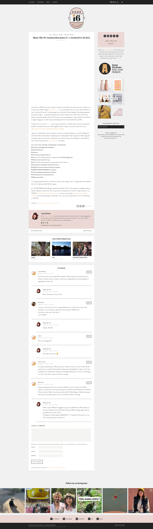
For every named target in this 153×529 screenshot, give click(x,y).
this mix (48, 124)
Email (33, 451)
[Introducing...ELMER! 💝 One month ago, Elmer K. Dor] (38, 500)
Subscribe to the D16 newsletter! (52, 225)
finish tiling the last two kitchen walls (48, 193)
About (48, 2)
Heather (41, 302)
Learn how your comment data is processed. (56, 467)
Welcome (119, 58)
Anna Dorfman (45, 213)
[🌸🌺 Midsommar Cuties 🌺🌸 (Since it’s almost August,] (63, 500)
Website (33, 455)
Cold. (53, 257)
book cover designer (48, 216)
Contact (55, 2)
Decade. (33, 257)
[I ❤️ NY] (115, 500)
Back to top (119, 525)
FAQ (115, 41)
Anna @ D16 (47, 289)
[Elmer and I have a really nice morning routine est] (12, 500)
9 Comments (89, 206)
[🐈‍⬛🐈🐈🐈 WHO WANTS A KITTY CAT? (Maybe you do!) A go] (89, 500)
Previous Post (37, 231)
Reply (89, 272)
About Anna (109, 41)
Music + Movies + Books (66, 34)
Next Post (87, 231)
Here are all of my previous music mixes (47, 129)
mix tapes (46, 203)
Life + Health (53, 34)
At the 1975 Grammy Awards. (80, 257)
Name (33, 447)
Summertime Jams (54, 110)
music (52, 203)
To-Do (57, 203)
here (117, 138)
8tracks (39, 203)
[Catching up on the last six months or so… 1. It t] (140, 500)
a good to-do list (53, 141)
